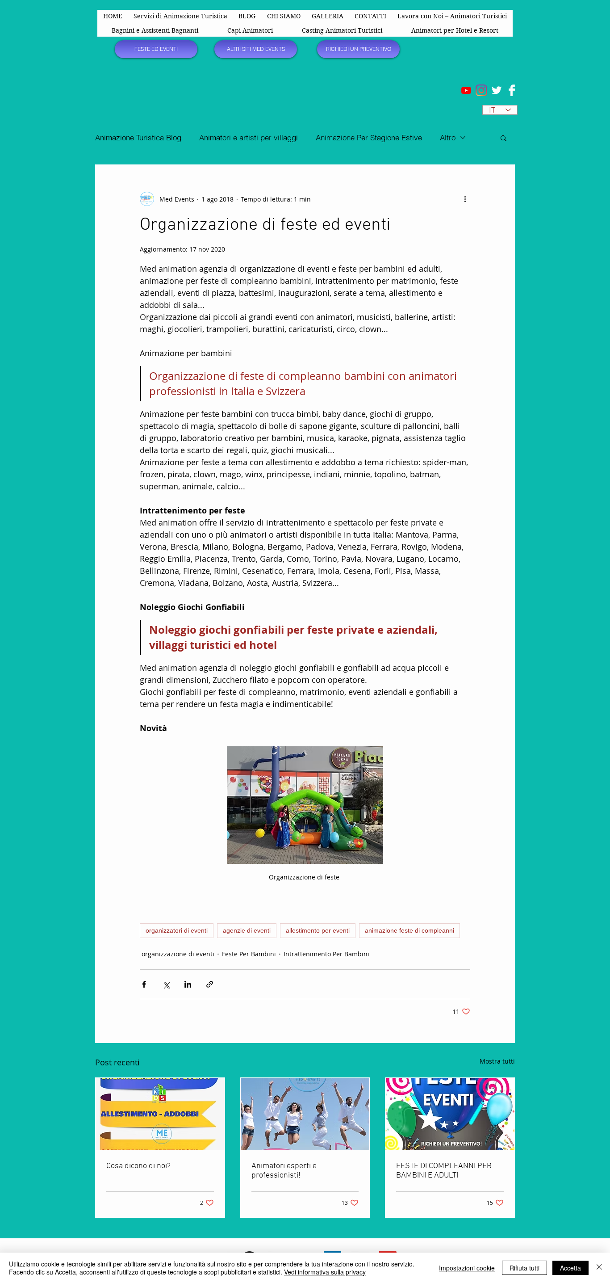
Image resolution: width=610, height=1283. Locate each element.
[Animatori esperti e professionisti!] (305, 1114)
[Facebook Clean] (512, 90)
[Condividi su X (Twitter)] (166, 984)
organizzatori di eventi (177, 930)
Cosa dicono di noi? (138, 1166)
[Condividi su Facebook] (144, 984)
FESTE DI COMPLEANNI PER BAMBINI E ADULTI (444, 1170)
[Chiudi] (599, 1268)
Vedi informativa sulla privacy (325, 1271)
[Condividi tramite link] (209, 984)
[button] (503, 137)
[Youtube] (466, 90)
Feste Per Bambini (249, 954)
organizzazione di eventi (178, 954)
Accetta (570, 1267)
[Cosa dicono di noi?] (160, 1114)
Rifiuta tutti (524, 1267)
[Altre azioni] (465, 199)
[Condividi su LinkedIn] (188, 984)
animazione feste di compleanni (409, 930)
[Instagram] (481, 90)
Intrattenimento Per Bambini (326, 954)
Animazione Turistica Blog (138, 137)
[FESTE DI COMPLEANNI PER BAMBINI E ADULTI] (449, 1114)
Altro (447, 137)
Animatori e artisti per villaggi (248, 137)
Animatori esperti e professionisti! (284, 1170)
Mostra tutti (497, 1061)
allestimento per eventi (318, 930)
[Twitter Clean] (496, 90)
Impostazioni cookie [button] (467, 1267)
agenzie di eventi (247, 930)
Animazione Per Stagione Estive (369, 137)
